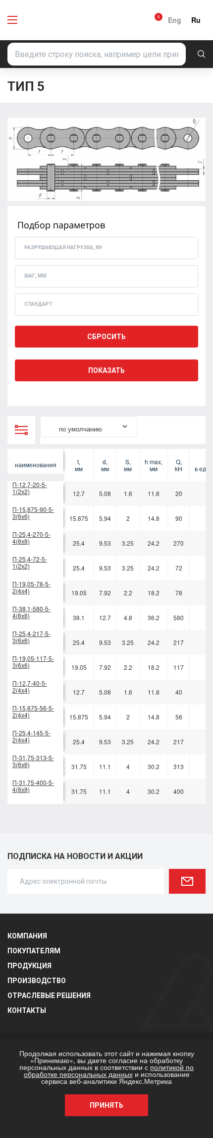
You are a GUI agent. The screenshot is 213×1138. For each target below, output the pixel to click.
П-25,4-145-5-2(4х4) (31, 736)
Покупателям (33, 951)
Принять (106, 1105)
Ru (196, 20)
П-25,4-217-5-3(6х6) (31, 636)
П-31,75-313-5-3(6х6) (33, 761)
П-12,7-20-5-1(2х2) (29, 488)
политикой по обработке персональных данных (109, 1070)
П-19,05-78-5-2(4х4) (31, 587)
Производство (36, 981)
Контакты (26, 1010)
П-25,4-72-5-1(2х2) (29, 562)
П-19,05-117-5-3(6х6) (33, 661)
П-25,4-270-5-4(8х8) (31, 537)
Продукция (29, 966)
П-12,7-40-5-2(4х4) (29, 686)
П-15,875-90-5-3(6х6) (33, 512)
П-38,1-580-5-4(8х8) (31, 612)
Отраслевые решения (49, 995)
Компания (27, 936)
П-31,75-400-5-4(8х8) (33, 785)
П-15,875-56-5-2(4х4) (33, 711)
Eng (174, 20)
